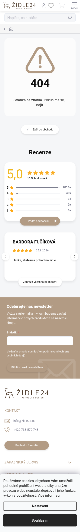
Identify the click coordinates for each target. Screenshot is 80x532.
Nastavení (40, 506)
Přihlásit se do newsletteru (27, 367)
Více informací (49, 495)
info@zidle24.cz (24, 421)
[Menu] (74, 5)
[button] (74, 256)
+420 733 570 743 (25, 429)
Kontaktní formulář (26, 445)
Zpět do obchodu (43, 129)
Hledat (70, 17)
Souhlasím (40, 520)
